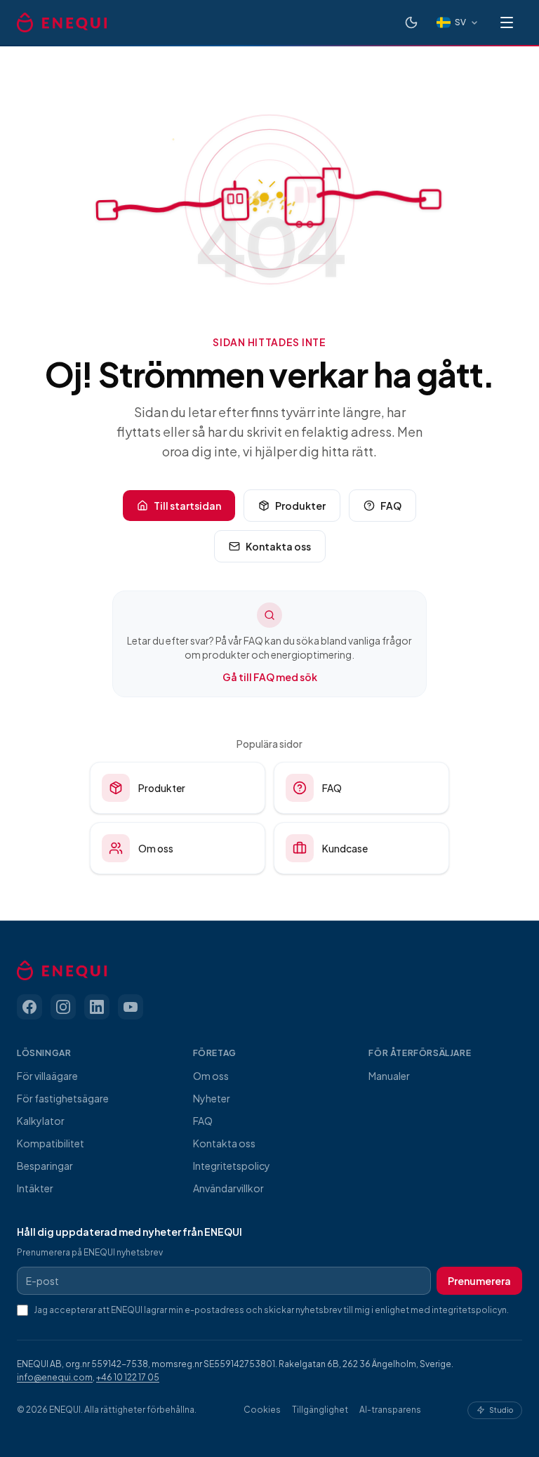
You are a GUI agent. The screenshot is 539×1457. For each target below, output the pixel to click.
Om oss (155, 848)
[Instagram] (63, 1007)
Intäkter (35, 1188)
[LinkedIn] (96, 1007)
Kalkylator (41, 1120)
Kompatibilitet (50, 1143)
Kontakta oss (278, 546)
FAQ (390, 505)
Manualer (389, 1075)
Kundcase (345, 848)
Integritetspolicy (231, 1165)
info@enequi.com (55, 1377)
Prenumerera (479, 1280)
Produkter (300, 505)
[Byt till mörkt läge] (411, 22)
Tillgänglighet (320, 1409)
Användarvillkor (228, 1188)
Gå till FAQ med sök (269, 677)
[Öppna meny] (506, 22)
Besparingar (45, 1165)
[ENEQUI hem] (62, 22)
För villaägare (47, 1075)
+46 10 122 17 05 (127, 1377)
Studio (501, 1410)
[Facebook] (29, 1007)
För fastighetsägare (63, 1098)
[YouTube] (130, 1007)
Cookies (262, 1409)
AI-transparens (390, 1409)
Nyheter (211, 1098)
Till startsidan (187, 505)
